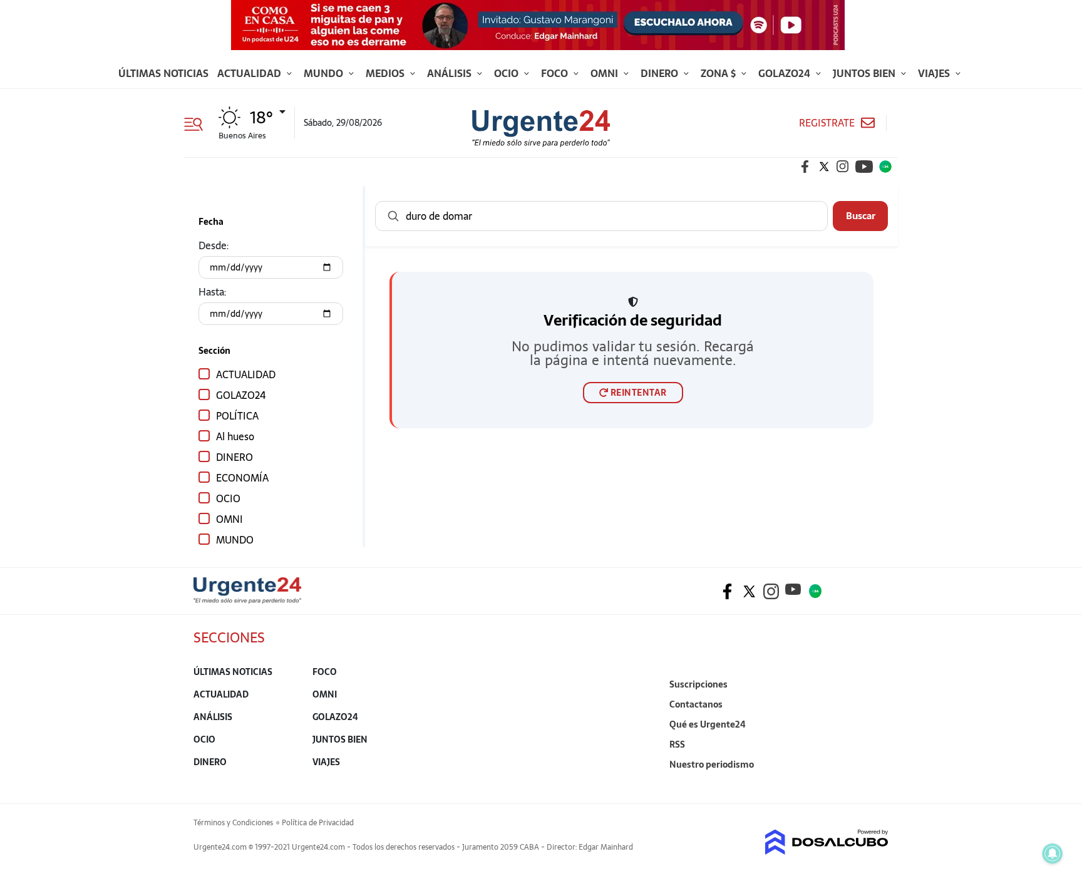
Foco (555, 73)
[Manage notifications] (1053, 853)
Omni (605, 73)
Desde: (213, 245)
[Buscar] (393, 216)
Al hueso (235, 436)
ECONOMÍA (242, 477)
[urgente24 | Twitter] (824, 166)
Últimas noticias (163, 73)
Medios (386, 73)
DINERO (234, 457)
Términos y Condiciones (233, 823)
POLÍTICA (237, 415)
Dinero (661, 73)
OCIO (228, 498)
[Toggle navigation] (198, 122)
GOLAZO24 (240, 395)
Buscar (860, 215)
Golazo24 (785, 73)
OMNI (229, 519)
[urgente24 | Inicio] (874, 783)
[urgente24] (247, 600)
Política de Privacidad (318, 823)
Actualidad (250, 73)
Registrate (827, 123)
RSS (677, 744)
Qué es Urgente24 (707, 724)
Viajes (935, 73)
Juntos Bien (865, 73)
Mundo (325, 73)
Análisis (450, 73)
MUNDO (235, 539)
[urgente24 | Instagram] (843, 166)
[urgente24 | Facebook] (805, 166)
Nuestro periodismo (711, 764)
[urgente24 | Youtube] (864, 166)
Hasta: (212, 292)
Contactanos (696, 704)
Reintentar (639, 392)
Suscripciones (698, 684)
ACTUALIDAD (246, 374)
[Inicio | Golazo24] (885, 166)
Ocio (507, 73)
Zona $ (719, 73)
